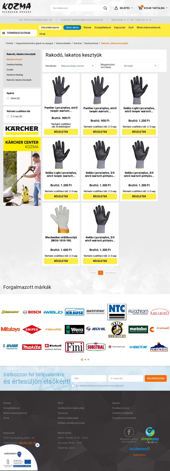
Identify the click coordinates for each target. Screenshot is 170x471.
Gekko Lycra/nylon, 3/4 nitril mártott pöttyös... (100, 174)
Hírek (42, 34)
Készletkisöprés (50, 27)
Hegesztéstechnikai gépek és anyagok (34, 43)
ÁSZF (61, 403)
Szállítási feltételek (122, 413)
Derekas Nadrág (14, 64)
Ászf (130, 27)
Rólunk (87, 27)
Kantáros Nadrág (15, 75)
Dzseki (10, 69)
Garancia (63, 413)
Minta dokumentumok (148, 27)
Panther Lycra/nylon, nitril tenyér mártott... (61, 109)
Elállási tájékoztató (68, 418)
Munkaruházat (91, 43)
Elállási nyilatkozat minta (71, 423)
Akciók (116, 403)
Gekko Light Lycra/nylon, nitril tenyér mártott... (139, 110)
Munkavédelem (63, 43)
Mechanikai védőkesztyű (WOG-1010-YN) (61, 239)
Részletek (61, 132)
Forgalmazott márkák (124, 418)
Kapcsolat (119, 27)
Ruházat (78, 43)
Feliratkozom (155, 378)
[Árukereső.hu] (139, 450)
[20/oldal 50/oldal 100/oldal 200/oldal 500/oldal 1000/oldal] (139, 65)
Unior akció (72, 27)
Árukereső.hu (139, 455)
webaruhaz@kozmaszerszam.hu (87, 20)
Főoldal (9, 43)
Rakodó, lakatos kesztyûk (19, 80)
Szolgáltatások (102, 27)
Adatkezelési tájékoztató (71, 408)
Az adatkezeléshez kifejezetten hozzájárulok (100, 385)
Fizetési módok (120, 408)
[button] (82, 359)
